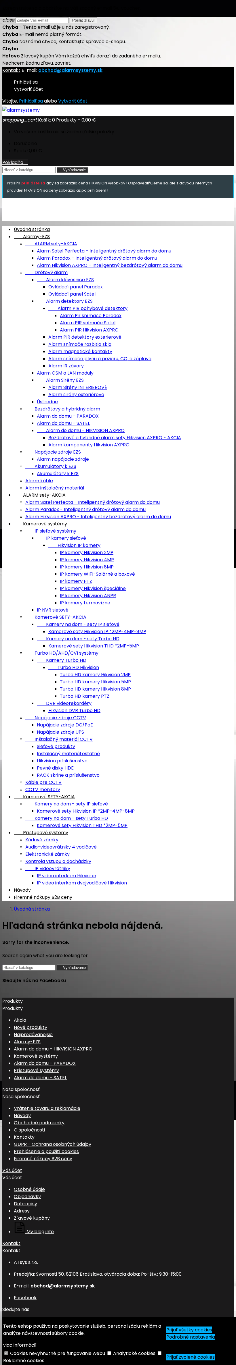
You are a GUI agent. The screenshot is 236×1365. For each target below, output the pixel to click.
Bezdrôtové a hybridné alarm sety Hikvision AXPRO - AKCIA (114, 437)
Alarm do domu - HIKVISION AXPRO (81, 430)
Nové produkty (30, 1027)
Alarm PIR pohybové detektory (87, 308)
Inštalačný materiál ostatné (68, 753)
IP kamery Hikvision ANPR (88, 595)
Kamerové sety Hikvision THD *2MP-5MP (93, 646)
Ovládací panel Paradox (75, 287)
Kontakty (24, 1137)
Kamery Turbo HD (61, 660)
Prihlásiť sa (26, 82)
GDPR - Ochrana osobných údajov (52, 1144)
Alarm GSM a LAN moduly (65, 373)
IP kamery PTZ (76, 581)
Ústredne (47, 401)
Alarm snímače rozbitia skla (79, 344)
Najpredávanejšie (33, 1034)
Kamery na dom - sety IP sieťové (78, 624)
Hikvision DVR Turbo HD (74, 710)
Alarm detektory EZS (65, 301)
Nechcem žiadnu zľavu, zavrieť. (36, 63)
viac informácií (20, 1345)
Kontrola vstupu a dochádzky (58, 861)
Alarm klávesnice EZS (65, 279)
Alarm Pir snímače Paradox (90, 315)
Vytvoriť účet (28, 89)
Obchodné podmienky (39, 1122)
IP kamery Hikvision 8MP (87, 567)
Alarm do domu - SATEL (63, 423)
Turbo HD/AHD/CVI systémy (61, 653)
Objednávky (27, 1196)
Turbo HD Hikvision (73, 667)
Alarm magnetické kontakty (80, 351)
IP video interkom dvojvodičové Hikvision (82, 883)
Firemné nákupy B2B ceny (43, 897)
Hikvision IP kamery (74, 545)
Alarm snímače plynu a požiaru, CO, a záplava (99, 358)
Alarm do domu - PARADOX (68, 416)
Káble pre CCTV (43, 782)
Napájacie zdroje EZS (53, 452)
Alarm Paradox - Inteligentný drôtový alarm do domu (97, 258)
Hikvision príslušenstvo (62, 760)
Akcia (20, 1020)
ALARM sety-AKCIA (51, 243)
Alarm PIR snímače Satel (87, 322)
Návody (22, 890)
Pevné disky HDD (56, 768)
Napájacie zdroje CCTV (55, 717)
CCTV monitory (42, 789)
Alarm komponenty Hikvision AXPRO (89, 444)
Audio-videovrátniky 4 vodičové (61, 847)
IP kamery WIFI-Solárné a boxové (97, 574)
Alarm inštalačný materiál (54, 488)
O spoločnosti (29, 1130)
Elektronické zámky (47, 854)
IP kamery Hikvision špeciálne (93, 588)
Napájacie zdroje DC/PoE (65, 725)
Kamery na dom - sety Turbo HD (78, 638)
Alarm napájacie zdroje (63, 459)
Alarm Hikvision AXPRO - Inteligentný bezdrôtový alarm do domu (109, 265)
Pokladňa (15, 162)
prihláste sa (33, 183)
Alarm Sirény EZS (60, 380)
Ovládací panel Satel (72, 294)
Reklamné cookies (23, 1360)
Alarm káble (39, 480)
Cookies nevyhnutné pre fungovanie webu (57, 1353)
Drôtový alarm (46, 272)
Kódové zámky (41, 839)
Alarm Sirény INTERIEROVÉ (77, 387)
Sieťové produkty (56, 746)
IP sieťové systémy (50, 531)
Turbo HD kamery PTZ (84, 696)
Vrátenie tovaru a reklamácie (47, 1108)
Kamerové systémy (40, 523)
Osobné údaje (29, 1189)
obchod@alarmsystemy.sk (70, 70)
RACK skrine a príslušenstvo (68, 775)
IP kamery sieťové (61, 538)
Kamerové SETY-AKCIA (55, 617)
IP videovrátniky (47, 868)
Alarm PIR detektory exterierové (84, 337)
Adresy (22, 1211)
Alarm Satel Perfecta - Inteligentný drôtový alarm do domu (104, 251)
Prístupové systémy (41, 832)
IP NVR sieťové (52, 610)
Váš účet (12, 1170)
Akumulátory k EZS (50, 466)
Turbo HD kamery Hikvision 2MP (95, 674)
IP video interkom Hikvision (66, 875)
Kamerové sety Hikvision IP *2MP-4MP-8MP (97, 631)
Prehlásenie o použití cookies (46, 1151)
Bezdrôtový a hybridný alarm (62, 409)
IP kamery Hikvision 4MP (87, 559)
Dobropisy (25, 1203)
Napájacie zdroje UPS (60, 732)
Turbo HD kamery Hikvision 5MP (95, 681)
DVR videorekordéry (64, 703)
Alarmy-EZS (32, 236)
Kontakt (11, 70)
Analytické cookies (134, 1353)
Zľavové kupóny (32, 1218)
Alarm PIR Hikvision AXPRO (89, 330)
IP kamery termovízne (85, 602)
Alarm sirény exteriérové (76, 394)
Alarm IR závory (66, 366)
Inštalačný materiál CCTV (59, 739)
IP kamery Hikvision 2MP (86, 552)
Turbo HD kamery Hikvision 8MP (95, 689)
